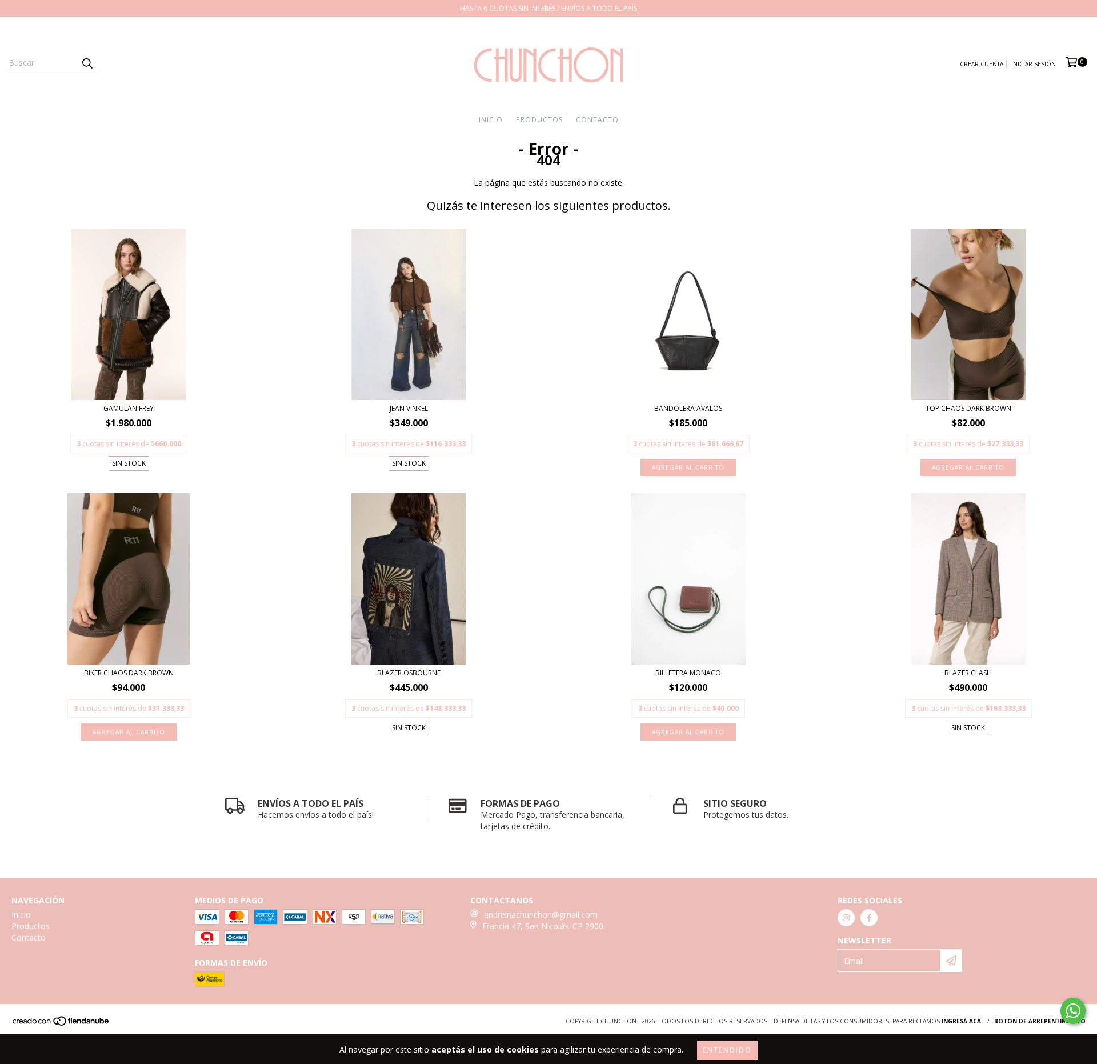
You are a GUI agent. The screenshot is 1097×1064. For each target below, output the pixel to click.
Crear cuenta (981, 64)
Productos (539, 120)
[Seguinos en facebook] (869, 917)
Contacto (597, 120)
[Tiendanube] (61, 1024)
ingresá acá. (962, 1021)
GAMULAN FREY (128, 408)
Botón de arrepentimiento (1040, 1021)
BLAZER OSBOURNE (409, 673)
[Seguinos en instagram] (846, 917)
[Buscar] (86, 63)
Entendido (727, 1050)
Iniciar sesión (1033, 64)
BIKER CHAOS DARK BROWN (129, 673)
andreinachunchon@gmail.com (541, 914)
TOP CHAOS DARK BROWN (968, 408)
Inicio (491, 120)
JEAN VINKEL (409, 408)
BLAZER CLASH (968, 673)
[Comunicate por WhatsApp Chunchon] (1073, 1011)
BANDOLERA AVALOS (688, 408)
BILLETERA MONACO (688, 673)
